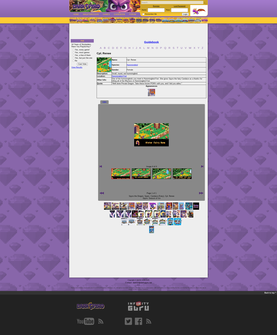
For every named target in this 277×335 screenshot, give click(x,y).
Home (76, 14)
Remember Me (151, 14)
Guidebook (119, 14)
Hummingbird (132, 65)
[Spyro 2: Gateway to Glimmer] (86, 20)
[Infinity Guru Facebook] (138, 321)
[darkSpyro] (90, 306)
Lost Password (179, 6)
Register (156, 6)
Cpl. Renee (169, 196)
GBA (104, 102)
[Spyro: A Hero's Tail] (132, 20)
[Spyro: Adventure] (119, 20)
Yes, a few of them (83, 55)
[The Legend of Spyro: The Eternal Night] (152, 20)
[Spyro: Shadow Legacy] (139, 20)
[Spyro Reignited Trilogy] (72, 20)
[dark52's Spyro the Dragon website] (104, 6)
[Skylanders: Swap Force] (178, 20)
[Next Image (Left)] (101, 166)
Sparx (147, 196)
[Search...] (204, 2)
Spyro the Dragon (136, 196)
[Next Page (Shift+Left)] (102, 193)
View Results (76, 67)
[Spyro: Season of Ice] (99, 20)
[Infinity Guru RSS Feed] (148, 321)
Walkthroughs (91, 14)
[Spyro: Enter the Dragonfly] (112, 20)
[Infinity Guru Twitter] (128, 321)
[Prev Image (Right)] (202, 166)
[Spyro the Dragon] (79, 20)
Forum (132, 14)
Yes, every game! (82, 50)
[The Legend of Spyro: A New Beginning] (145, 20)
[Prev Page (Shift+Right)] (201, 193)
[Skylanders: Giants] (172, 20)
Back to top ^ (270, 293)
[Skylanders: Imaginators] (198, 20)
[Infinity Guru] (138, 306)
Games (106, 14)
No (76, 61)
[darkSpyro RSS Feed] (100, 321)
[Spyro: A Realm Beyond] (204, 20)
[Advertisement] (138, 31)
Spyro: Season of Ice (151, 198)
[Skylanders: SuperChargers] (191, 20)
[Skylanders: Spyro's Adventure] (165, 20)
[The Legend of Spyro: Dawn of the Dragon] (159, 20)
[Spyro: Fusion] (125, 20)
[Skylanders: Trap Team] (185, 20)
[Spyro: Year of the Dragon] (92, 20)
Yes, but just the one (83, 58)
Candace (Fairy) (157, 196)
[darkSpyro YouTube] (85, 321)
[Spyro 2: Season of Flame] (105, 20)
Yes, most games (82, 52)
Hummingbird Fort (119, 76)
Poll (82, 41)
